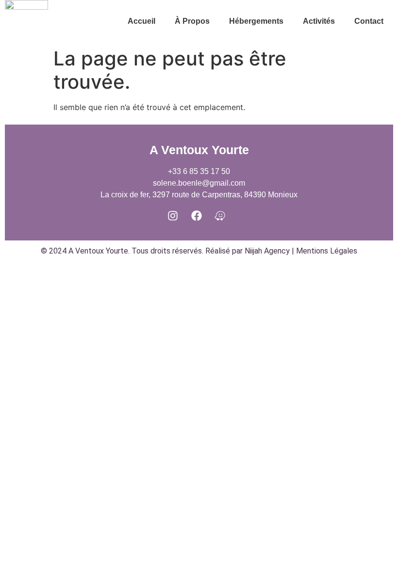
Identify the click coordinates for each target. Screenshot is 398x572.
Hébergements (256, 21)
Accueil (141, 21)
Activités (319, 21)
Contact (368, 21)
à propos (192, 21)
